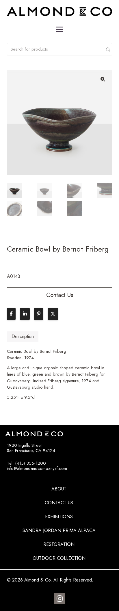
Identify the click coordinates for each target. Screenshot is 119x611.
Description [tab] (23, 336)
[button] (102, 79)
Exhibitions (59, 516)
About (58, 489)
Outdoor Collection (59, 558)
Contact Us (59, 502)
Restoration (59, 544)
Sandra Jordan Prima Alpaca (59, 530)
